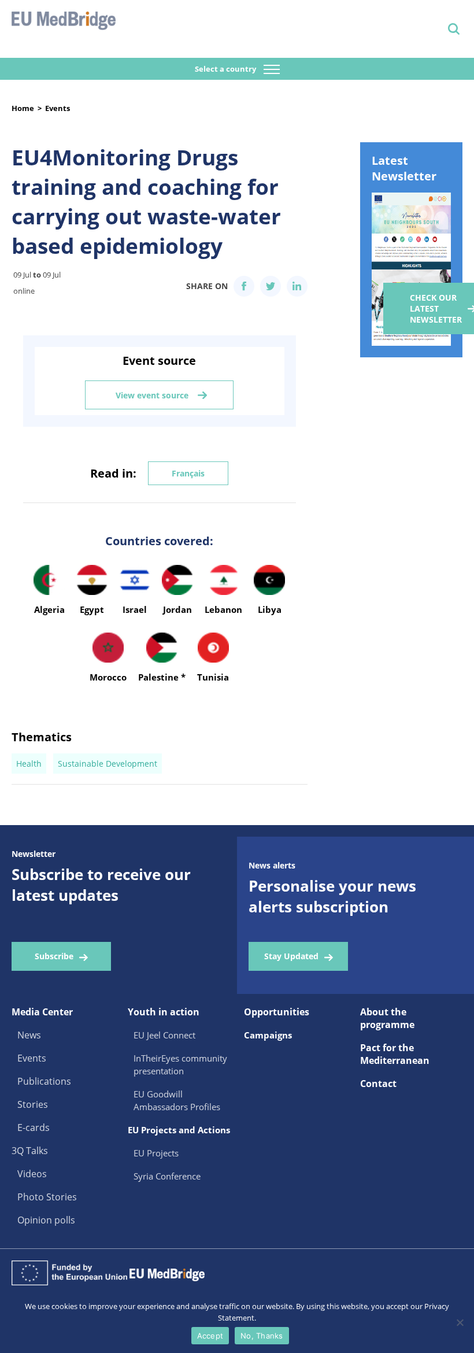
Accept (210, 1335)
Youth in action (163, 1011)
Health (29, 763)
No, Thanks (261, 1335)
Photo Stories (47, 1197)
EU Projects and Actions (179, 1130)
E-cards (33, 1127)
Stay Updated (291, 956)
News (29, 1035)
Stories (32, 1104)
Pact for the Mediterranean (394, 1054)
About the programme (387, 1018)
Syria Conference (167, 1176)
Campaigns (268, 1035)
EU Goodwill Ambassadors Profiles (177, 1100)
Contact (378, 1083)
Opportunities (276, 1011)
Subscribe (54, 956)
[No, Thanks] (459, 1322)
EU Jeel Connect (164, 1035)
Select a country (226, 69)
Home (23, 108)
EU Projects (156, 1153)
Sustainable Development (107, 763)
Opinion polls (46, 1220)
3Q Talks (30, 1150)
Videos (32, 1173)
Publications (44, 1081)
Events (57, 108)
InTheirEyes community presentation (180, 1064)
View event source (152, 395)
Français (188, 473)
